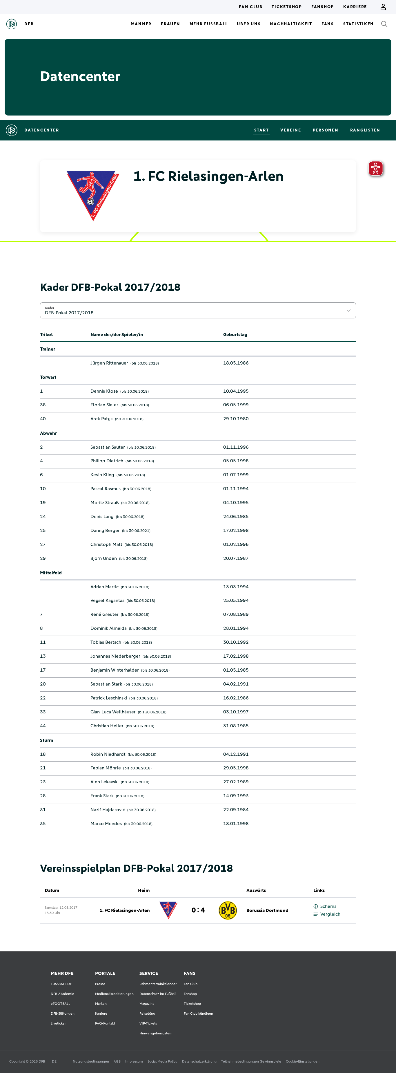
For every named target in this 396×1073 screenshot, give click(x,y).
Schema (328, 906)
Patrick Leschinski (108, 698)
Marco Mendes (106, 823)
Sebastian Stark (106, 684)
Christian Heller (106, 726)
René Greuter (104, 614)
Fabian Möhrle (105, 768)
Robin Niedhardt (108, 754)
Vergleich (330, 914)
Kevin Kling (102, 475)
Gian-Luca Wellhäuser (113, 712)
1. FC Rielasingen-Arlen (124, 910)
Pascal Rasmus (105, 488)
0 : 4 (198, 910)
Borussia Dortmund (267, 910)
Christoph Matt (106, 544)
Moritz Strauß (104, 502)
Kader (49, 308)
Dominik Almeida (108, 628)
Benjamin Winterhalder (114, 670)
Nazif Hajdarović (107, 809)
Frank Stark (102, 796)
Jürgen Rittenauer (109, 363)
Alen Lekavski (104, 782)
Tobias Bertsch (105, 642)
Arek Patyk (101, 418)
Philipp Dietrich (106, 461)
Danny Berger (105, 530)
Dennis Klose (104, 391)
